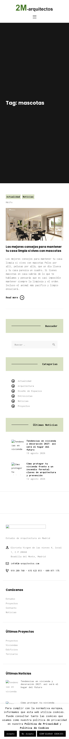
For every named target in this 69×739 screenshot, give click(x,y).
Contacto (11, 608)
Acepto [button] (11, 733)
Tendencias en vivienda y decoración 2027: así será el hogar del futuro (41, 445)
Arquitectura (26, 386)
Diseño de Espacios (30, 391)
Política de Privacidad (41, 723)
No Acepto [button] (28, 733)
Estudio (10, 598)
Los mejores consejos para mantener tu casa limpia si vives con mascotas (34, 249)
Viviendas (12, 645)
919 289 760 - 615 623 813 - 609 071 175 (35, 570)
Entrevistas (25, 396)
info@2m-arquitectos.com (25, 563)
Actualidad (13, 196)
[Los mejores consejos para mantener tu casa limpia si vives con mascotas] (39, 224)
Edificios (12, 649)
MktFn (9, 202)
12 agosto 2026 (35, 479)
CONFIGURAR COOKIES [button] (51, 733)
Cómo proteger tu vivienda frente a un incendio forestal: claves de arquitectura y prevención (41, 469)
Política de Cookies (34, 727)
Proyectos (24, 406)
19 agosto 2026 (35, 453)
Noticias (28, 196)
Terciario (12, 654)
